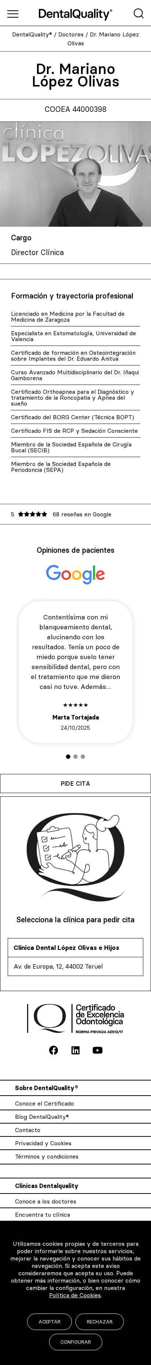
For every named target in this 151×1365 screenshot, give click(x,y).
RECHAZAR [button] (100, 1322)
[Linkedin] (75, 1050)
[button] (68, 756)
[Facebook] (53, 1050)
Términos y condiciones (46, 1156)
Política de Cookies (75, 1295)
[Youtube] (97, 1050)
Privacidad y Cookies (43, 1143)
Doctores (71, 34)
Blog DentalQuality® (42, 1116)
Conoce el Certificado (44, 1103)
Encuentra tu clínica (42, 1214)
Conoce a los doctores (45, 1201)
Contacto (27, 1130)
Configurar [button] (75, 1342)
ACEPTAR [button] (49, 1322)
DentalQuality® (32, 34)
